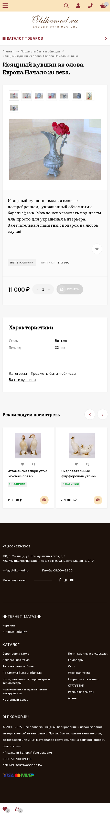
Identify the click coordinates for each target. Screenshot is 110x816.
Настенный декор (15, 699)
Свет (71, 666)
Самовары (75, 659)
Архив (72, 698)
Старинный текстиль (83, 679)
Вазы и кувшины (22, 379)
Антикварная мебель (18, 666)
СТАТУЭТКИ (76, 685)
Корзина (9, 625)
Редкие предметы (81, 691)
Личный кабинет (15, 631)
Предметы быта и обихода (53, 373)
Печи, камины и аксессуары (88, 653)
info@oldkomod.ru (16, 570)
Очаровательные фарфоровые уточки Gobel (78, 476)
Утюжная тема (79, 672)
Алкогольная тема (16, 659)
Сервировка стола (16, 653)
